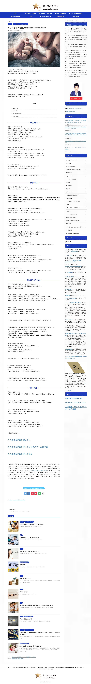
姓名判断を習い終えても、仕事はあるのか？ (31, 646)
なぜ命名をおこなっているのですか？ (29, 537)
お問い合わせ (76, 16)
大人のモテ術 (68, 349)
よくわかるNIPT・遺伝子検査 (39, 470)
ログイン (21, 511)
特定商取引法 (61, 16)
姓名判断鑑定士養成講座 (20, 499)
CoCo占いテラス (69, 276)
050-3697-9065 (70, 111)
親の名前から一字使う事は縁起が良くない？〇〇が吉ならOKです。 (37, 605)
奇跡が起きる (16, 116)
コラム (10, 499)
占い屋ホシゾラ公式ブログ (75, 402)
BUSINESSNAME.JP (73, 398)
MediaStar (68, 289)
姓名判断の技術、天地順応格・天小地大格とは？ (32, 524)
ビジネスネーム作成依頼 (31, 13)
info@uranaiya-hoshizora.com (75, 108)
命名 (13, 499)
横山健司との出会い (17, 113)
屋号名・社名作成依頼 (61, 13)
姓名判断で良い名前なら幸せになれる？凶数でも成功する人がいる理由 (75, 127)
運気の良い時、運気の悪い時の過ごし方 (30, 551)
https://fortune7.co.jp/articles (73, 266)
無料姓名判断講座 (16, 16)
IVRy (85, 383)
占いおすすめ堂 (69, 272)
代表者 (31, 16)
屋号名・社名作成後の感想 (76, 13)
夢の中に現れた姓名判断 (26, 619)
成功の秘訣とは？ (24, 592)
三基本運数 (22, 565)
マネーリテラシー (70, 319)
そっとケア (68, 390)
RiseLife (67, 295)
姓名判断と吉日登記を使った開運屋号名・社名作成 (24, 657)
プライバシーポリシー (46, 16)
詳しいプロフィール (75, 98)
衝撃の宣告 (15, 111)
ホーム (16, 13)
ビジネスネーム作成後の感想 (46, 13)
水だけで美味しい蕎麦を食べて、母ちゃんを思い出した (75, 141)
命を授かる (15, 108)
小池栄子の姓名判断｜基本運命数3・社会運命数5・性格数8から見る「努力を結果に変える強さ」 (76, 134)
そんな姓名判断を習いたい (19, 440)
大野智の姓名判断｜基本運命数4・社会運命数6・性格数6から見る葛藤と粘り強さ (75, 121)
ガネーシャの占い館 (70, 298)
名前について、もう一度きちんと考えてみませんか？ (75, 148)
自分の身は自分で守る (25, 578)
